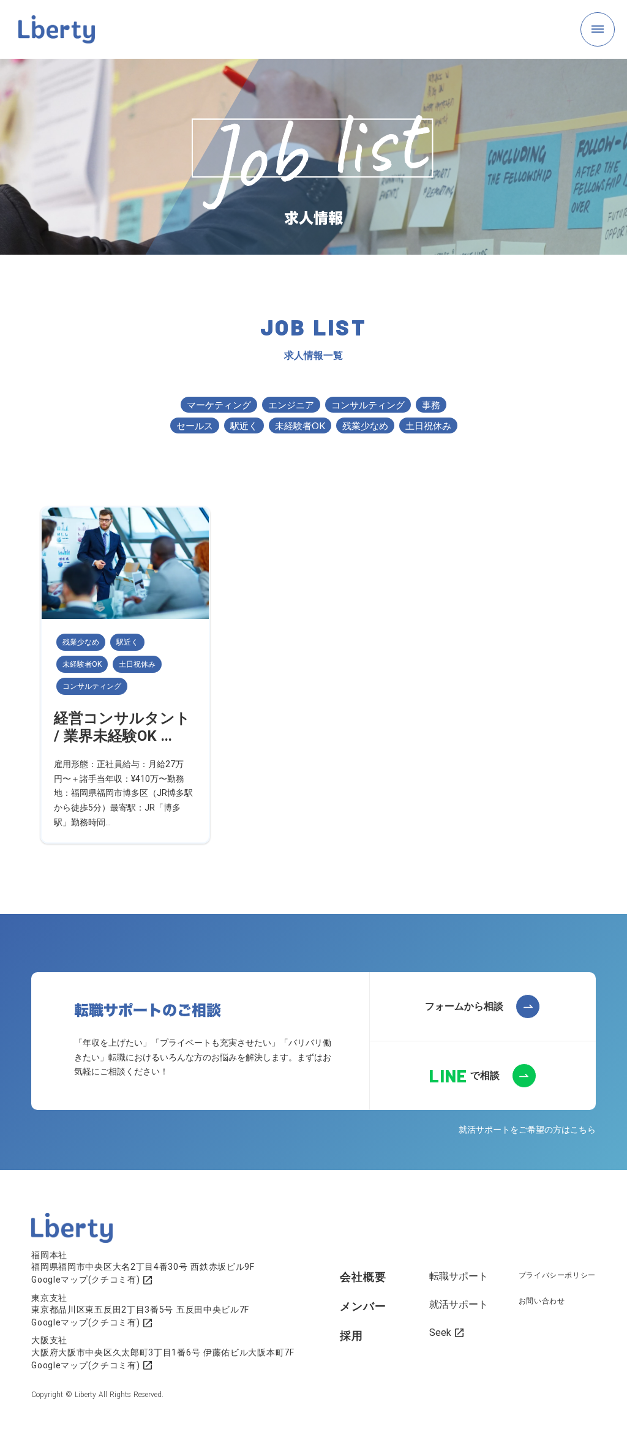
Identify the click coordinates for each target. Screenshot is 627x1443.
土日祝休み (428, 425)
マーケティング (219, 404)
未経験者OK (300, 425)
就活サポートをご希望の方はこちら (527, 1129)
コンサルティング (368, 404)
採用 (351, 1335)
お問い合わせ (542, 1301)
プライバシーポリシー (557, 1275)
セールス (194, 425)
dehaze (597, 29)
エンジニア (291, 404)
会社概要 (363, 1276)
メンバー (363, 1306)
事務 (431, 404)
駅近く (244, 425)
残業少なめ (365, 425)
